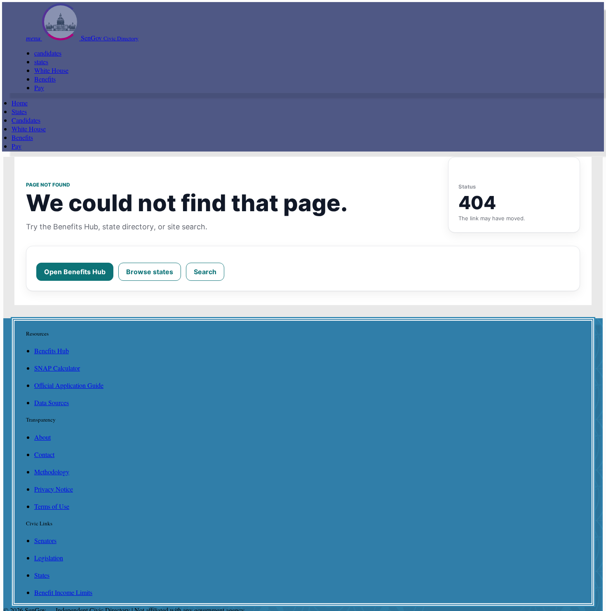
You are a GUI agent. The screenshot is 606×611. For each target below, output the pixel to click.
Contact (44, 454)
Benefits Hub (51, 350)
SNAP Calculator (57, 368)
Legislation (48, 557)
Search (205, 272)
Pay (39, 87)
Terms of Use (51, 506)
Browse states (149, 272)
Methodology (51, 471)
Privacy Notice (53, 489)
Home (20, 102)
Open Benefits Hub (75, 272)
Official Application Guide (68, 385)
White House (51, 70)
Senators (45, 540)
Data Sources (51, 402)
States (19, 111)
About (42, 437)
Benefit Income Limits (63, 592)
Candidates (26, 120)
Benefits (45, 79)
